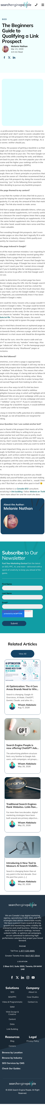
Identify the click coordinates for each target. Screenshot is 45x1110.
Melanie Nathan (18, 508)
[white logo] (22, 903)
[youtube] (33, 977)
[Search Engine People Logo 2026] (16, 2)
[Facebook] (4, 57)
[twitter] (17, 977)
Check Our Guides (11, 1068)
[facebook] (12, 977)
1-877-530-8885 (27, 951)
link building (16, 491)
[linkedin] (22, 977)
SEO (4, 19)
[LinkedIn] (14, 57)
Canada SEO (22, 488)
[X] (9, 57)
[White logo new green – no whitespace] (22, 1082)
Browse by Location (12, 1052)
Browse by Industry (12, 1057)
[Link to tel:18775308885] (36, 4)
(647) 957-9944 (32, 955)
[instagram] (27, 977)
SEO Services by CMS (13, 1063)
